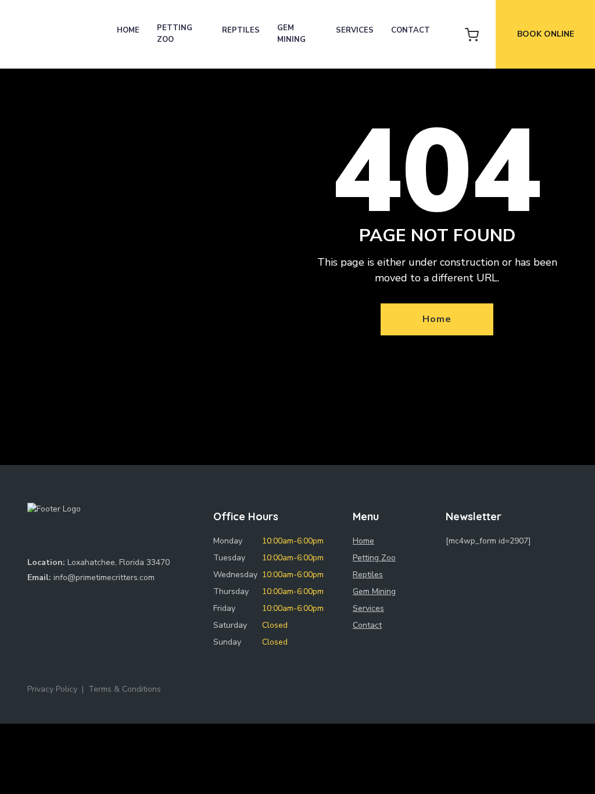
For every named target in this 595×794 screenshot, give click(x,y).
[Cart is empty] (472, 34)
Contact (410, 30)
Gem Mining (291, 34)
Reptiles (241, 30)
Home (128, 30)
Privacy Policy (52, 689)
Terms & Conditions (124, 689)
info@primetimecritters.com (104, 577)
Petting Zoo (174, 34)
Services (355, 30)
